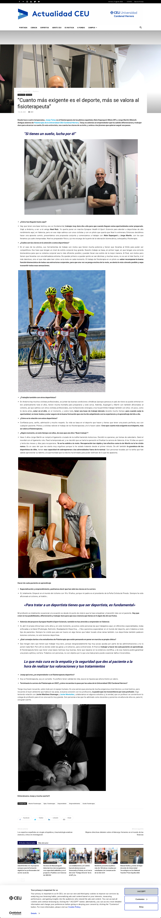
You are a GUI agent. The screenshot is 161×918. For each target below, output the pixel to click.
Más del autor (43, 843)
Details (34, 913)
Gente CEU (56, 27)
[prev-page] (19, 879)
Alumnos (29, 95)
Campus (91, 27)
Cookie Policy (74, 907)
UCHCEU (129, 1)
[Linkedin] (31, 1)
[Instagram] (27, 1)
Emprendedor (62, 803)
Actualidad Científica (24, 862)
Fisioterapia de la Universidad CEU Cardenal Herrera (56, 123)
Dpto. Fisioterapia (49, 803)
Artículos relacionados (27, 843)
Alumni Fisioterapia (35, 803)
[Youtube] (39, 1)
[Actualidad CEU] (80, 14)
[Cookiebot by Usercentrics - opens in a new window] (15, 913)
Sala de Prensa (138, 1)
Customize (140, 899)
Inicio (19, 91)
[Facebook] (19, 1)
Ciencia (34, 27)
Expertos (44, 27)
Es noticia (69, 27)
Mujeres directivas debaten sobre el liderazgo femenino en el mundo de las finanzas (114, 833)
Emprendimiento (74, 803)
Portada (23, 27)
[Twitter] (35, 1)
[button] (140, 28)
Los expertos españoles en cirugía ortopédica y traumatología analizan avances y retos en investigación (45, 833)
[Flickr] (23, 1)
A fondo (81, 27)
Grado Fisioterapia (89, 803)
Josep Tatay (50, 120)
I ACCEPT (141, 891)
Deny (141, 907)
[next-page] (22, 879)
